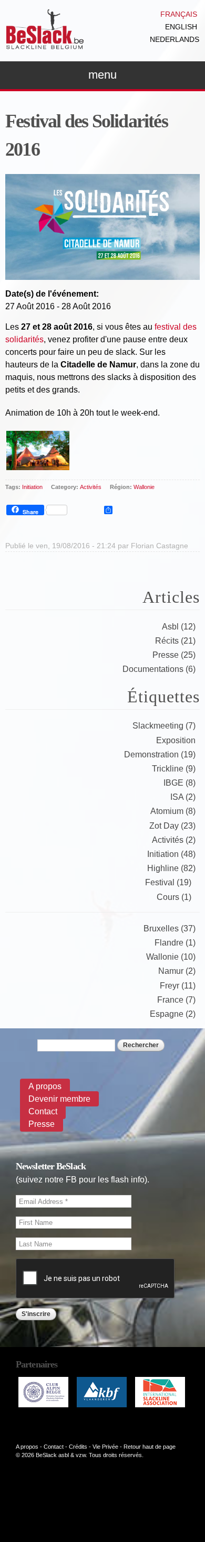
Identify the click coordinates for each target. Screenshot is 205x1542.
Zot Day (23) (172, 825)
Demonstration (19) (160, 754)
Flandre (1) (175, 942)
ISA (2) (183, 796)
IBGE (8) (179, 782)
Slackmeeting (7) (164, 725)
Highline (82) (171, 868)
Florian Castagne (159, 545)
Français (178, 14)
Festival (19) (168, 882)
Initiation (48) (171, 854)
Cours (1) (174, 897)
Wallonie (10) (171, 956)
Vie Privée (105, 1446)
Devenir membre (59, 1098)
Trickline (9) (174, 768)
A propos (45, 1086)
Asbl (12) (179, 626)
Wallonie (144, 487)
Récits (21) (175, 640)
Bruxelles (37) (170, 928)
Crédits (78, 1446)
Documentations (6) (159, 669)
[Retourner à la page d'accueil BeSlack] (44, 44)
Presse (41, 1124)
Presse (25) (174, 654)
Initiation (32, 487)
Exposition (176, 740)
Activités (90, 487)
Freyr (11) (178, 985)
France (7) (176, 999)
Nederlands (174, 39)
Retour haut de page (150, 1446)
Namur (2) (177, 971)
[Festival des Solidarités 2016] (102, 273)
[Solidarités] (37, 463)
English (181, 27)
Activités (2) (174, 839)
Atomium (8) (173, 811)
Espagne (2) (173, 1013)
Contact (42, 1111)
